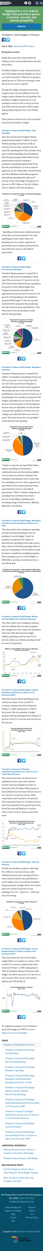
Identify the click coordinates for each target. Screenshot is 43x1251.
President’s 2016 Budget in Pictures (19, 1045)
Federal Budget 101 (13, 1207)
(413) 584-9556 (26, 1198)
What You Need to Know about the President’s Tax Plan (19, 1179)
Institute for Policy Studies (28, 1231)
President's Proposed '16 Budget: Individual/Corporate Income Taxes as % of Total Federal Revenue (19, 771)
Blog (13, 1214)
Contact (13, 1217)
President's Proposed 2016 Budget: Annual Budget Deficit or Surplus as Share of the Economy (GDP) (20, 951)
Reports (31, 1207)
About (32, 1211)
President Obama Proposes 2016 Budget (21, 1158)
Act (31, 1214)
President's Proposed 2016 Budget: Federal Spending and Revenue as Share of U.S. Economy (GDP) (20, 692)
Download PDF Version (24, 46)
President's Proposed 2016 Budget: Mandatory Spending (20, 1069)
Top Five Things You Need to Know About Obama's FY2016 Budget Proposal (21, 1171)
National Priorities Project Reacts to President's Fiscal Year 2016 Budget (19, 1151)
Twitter (8, 40)
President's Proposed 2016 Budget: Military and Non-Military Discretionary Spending (20, 1090)
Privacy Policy (32, 1217)
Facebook (4, 40)
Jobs (13, 1221)
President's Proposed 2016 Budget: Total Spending (20, 1051)
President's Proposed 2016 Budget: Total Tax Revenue (20, 1125)
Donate (21, 26)
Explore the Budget (13, 1211)
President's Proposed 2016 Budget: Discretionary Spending (20, 1060)
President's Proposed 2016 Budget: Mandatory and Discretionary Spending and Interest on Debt (21, 523)
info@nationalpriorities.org (21, 1201)
